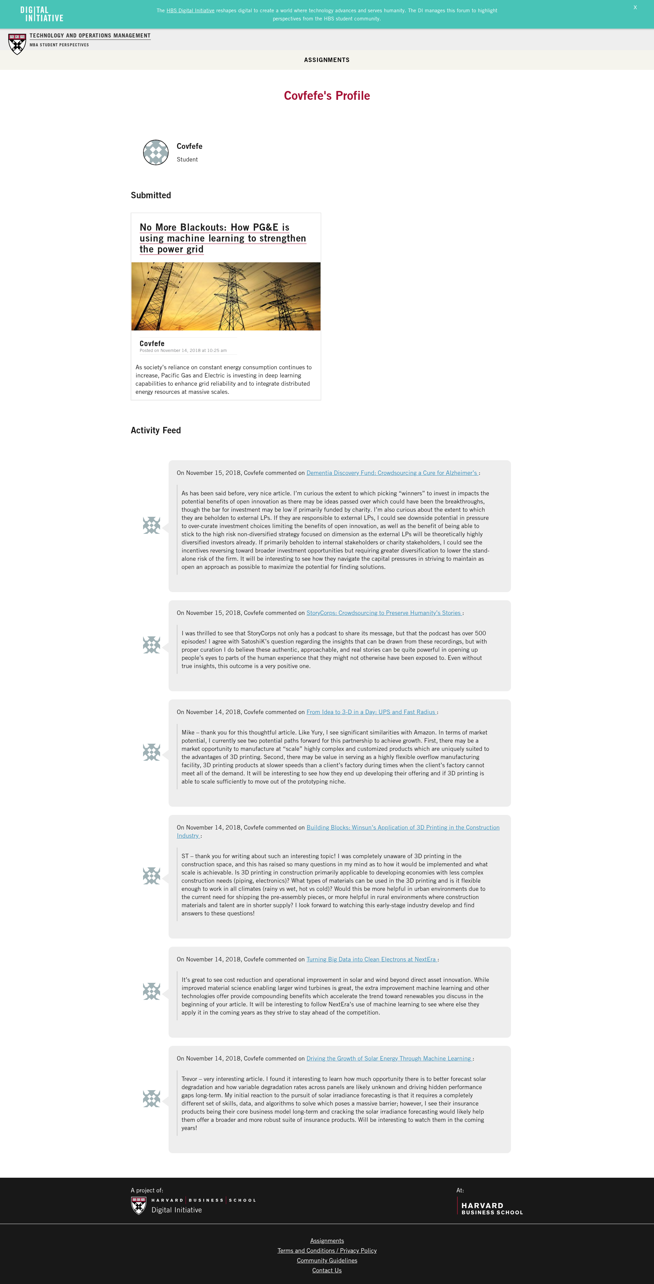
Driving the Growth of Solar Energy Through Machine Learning (389, 1058)
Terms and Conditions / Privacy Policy (327, 1250)
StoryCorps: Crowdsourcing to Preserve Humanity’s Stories (384, 612)
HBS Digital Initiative (191, 10)
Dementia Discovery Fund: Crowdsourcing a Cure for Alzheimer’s (393, 472)
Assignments (327, 59)
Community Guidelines (327, 1260)
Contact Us (327, 1270)
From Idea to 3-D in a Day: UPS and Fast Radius (372, 711)
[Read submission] (226, 306)
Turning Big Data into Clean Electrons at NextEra (372, 959)
